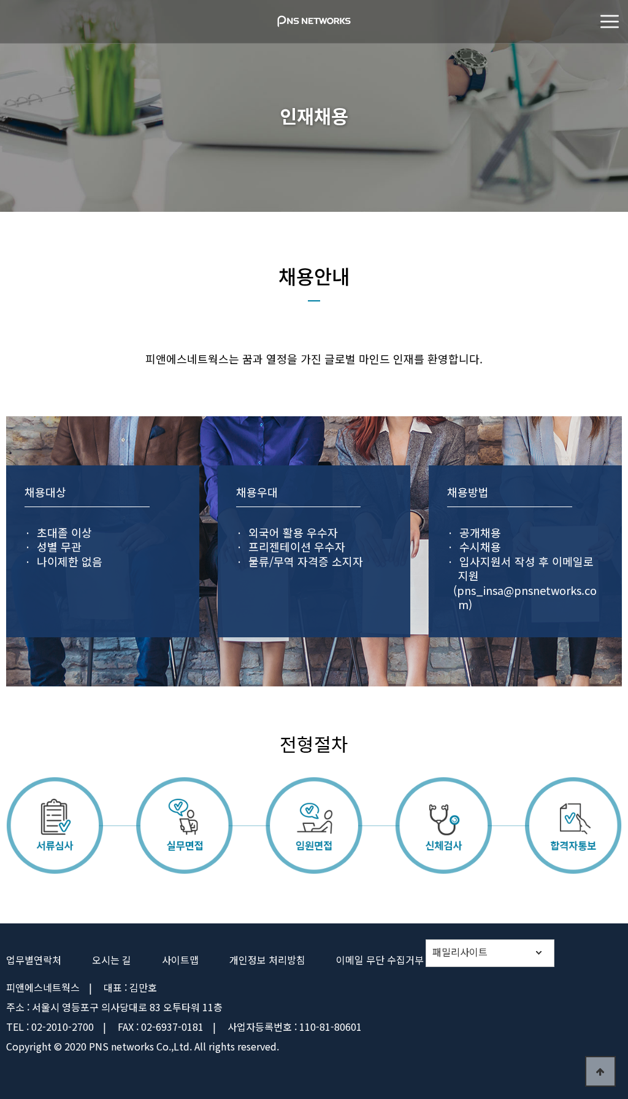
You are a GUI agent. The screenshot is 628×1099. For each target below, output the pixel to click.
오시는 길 (111, 959)
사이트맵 (180, 959)
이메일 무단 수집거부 (380, 959)
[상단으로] (600, 1071)
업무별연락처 (33, 959)
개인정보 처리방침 (267, 959)
